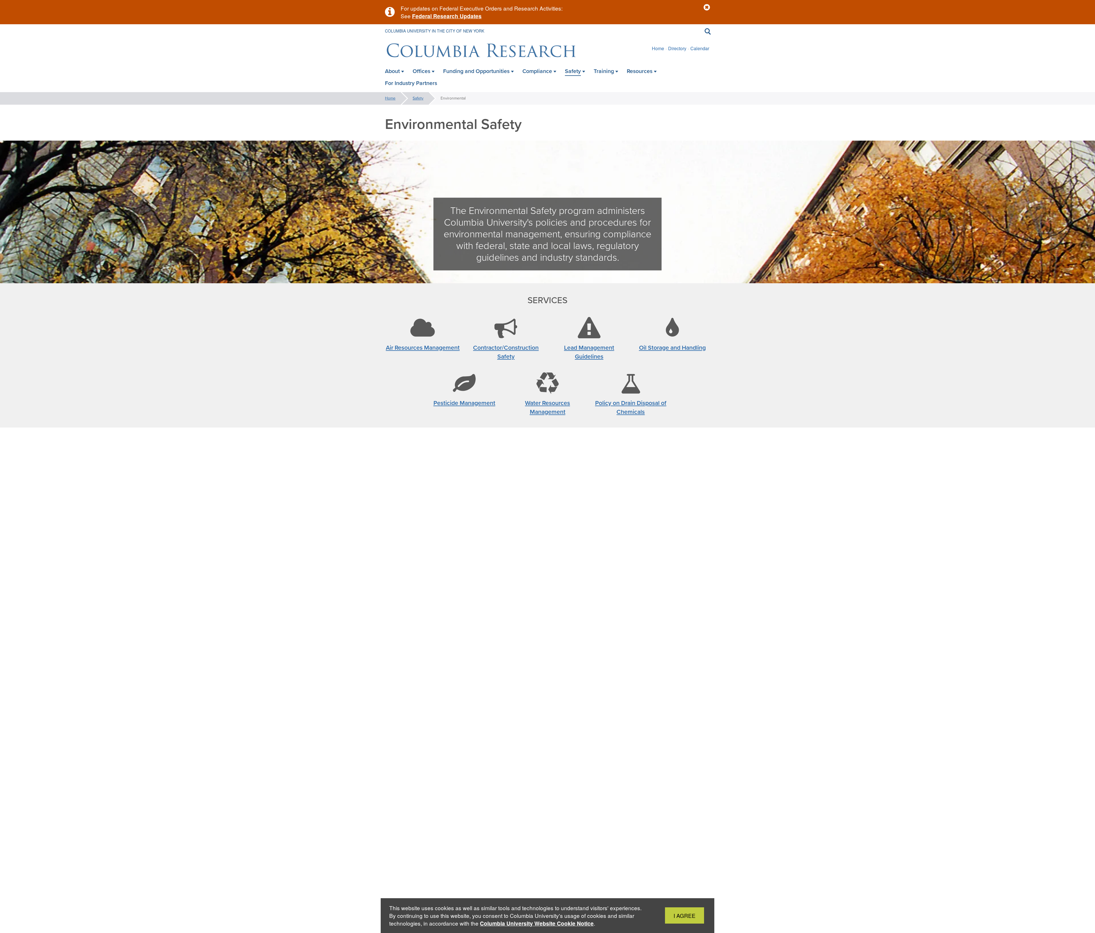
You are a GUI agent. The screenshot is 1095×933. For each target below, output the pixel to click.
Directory (677, 48)
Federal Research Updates (447, 16)
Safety (418, 98)
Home (658, 48)
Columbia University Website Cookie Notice (537, 923)
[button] (706, 7)
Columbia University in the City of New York (434, 31)
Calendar (699, 48)
